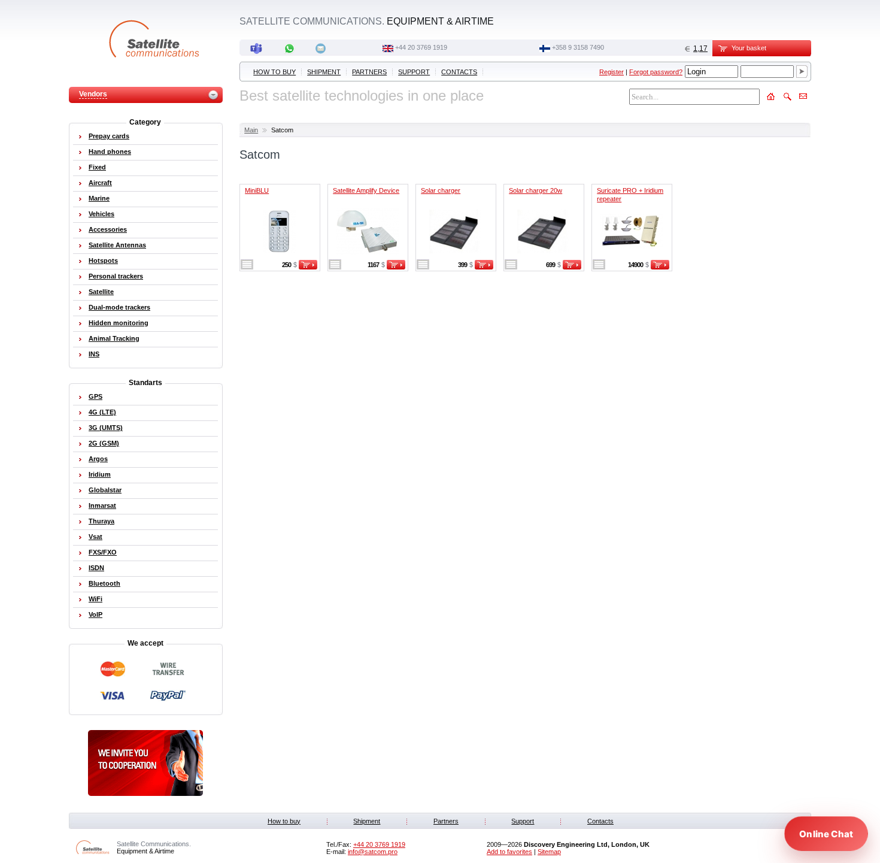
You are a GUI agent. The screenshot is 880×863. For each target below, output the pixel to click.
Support (414, 71)
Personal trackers (116, 276)
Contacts (459, 71)
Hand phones (110, 151)
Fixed (97, 167)
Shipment (324, 71)
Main (251, 130)
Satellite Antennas (117, 245)
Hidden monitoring (118, 322)
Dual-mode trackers (119, 307)
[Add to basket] (308, 267)
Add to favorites (509, 851)
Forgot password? (655, 71)
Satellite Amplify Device (366, 190)
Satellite (101, 291)
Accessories (108, 229)
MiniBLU (257, 190)
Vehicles (101, 213)
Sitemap (549, 851)
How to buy (274, 71)
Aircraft (100, 182)
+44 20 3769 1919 (421, 47)
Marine (99, 198)
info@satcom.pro (372, 851)
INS (94, 354)
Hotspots (103, 260)
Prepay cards (109, 136)
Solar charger (440, 190)
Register (611, 71)
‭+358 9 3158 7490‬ (578, 47)
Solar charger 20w (535, 190)
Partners (369, 71)
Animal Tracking (114, 338)
